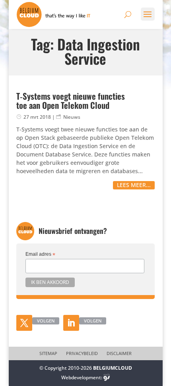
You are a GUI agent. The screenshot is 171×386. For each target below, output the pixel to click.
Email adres (40, 254)
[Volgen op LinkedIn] (71, 323)
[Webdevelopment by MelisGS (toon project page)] (106, 377)
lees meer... (134, 185)
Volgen (45, 321)
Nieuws (71, 117)
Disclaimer (119, 353)
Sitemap (48, 353)
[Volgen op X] (24, 323)
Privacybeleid (82, 353)
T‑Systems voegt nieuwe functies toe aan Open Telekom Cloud (70, 100)
